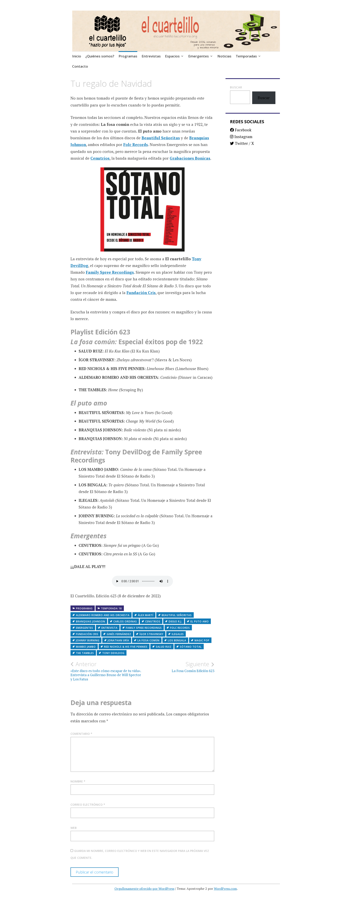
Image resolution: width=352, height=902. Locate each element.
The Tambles (85, 653)
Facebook (242, 129)
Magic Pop (202, 640)
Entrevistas (151, 56)
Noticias (224, 56)
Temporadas (246, 56)
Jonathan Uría (118, 640)
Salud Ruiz (164, 646)
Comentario (81, 734)
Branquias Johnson (90, 621)
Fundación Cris (141, 292)
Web (73, 828)
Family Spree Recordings (110, 272)
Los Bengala (177, 640)
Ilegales (178, 634)
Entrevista (109, 628)
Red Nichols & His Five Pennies (125, 646)
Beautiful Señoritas (161, 137)
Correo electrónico (87, 804)
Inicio (76, 56)
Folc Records (135, 144)
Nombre (77, 781)
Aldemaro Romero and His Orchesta (103, 615)
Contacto (80, 66)
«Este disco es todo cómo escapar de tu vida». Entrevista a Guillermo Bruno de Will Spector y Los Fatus (105, 671)
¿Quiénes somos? (99, 56)
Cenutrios (100, 158)
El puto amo (199, 621)
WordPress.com (225, 888)
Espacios (172, 56)
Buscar (236, 87)
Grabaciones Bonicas (190, 158)
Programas (128, 56)
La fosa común (149, 640)
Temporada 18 (111, 608)
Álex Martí (145, 615)
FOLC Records (180, 628)
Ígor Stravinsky (151, 634)
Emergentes (198, 56)
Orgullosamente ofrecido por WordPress (144, 888)
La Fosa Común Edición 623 (193, 667)
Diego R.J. (175, 621)
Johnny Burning (87, 640)
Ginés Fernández (119, 634)
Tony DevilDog (113, 653)
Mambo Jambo (86, 646)
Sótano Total (191, 646)
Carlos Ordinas (125, 621)
